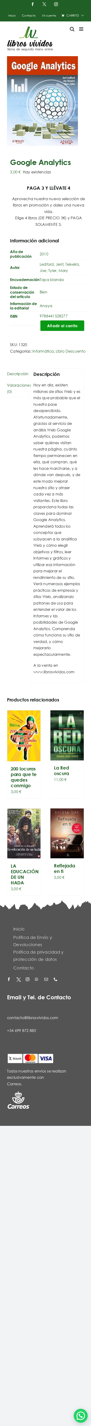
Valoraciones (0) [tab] (17, 388)
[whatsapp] (37, 979)
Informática (43, 351)
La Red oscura (61, 770)
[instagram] (28, 979)
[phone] (56, 979)
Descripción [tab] (17, 373)
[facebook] (9, 979)
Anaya (46, 305)
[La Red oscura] (67, 735)
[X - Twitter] (18, 979)
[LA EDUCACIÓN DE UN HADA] (24, 833)
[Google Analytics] (45, 101)
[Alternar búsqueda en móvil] (72, 29)
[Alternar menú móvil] (81, 29)
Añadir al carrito (62, 325)
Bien (43, 291)
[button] (81, 1416)
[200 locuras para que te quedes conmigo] (24, 736)
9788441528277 (54, 315)
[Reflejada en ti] (67, 833)
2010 (44, 253)
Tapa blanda (52, 279)
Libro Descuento (70, 351)
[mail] (46, 979)
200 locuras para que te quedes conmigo (24, 777)
